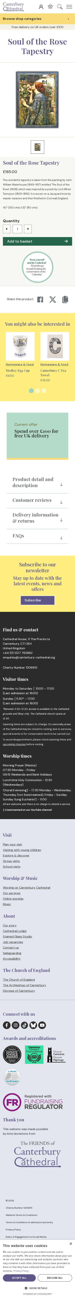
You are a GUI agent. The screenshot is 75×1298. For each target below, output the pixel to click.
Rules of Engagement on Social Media (26, 1236)
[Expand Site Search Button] (60, 6)
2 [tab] (37, 390)
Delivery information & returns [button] (35, 518)
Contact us (11, 948)
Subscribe (33, 600)
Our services (11, 893)
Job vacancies (13, 942)
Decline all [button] (55, 1277)
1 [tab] (31, 390)
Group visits (11, 861)
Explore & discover (16, 855)
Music (7, 904)
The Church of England (19, 980)
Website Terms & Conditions (21, 1215)
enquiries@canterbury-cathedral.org (29, 657)
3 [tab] (44, 390)
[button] (37, 1288)
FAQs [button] (18, 535)
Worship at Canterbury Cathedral (26, 888)
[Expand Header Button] (69, 6)
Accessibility (12, 959)
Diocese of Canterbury (19, 991)
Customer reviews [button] (32, 500)
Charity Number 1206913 (19, 1207)
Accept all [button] (19, 1277)
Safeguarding (12, 953)
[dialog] (37, 1269)
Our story (10, 925)
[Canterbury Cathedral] (14, 6)
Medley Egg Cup (18, 370)
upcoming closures (14, 744)
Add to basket (19, 241)
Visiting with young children (22, 850)
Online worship (13, 899)
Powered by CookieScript (37, 1293)
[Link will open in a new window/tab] (7, 1025)
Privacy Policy (13, 1229)
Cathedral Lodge (15, 931)
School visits (11, 867)
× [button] (70, 1243)
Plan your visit (12, 844)
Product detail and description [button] (32, 482)
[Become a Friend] (37, 1161)
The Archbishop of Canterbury (24, 985)
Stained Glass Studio (17, 936)
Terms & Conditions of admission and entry (29, 1222)
